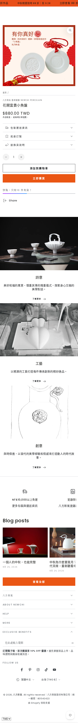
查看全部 (39, 582)
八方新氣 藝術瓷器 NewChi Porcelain (22, 100)
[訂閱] (73, 643)
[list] (39, 498)
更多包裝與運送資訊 (25, 506)
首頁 (5, 92)
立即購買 (39, 178)
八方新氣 (17, 694)
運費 (25, 117)
